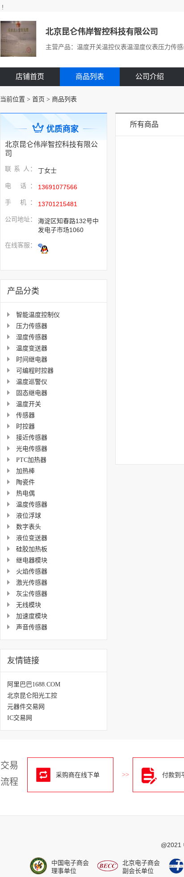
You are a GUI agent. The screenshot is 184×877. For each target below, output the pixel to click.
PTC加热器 (31, 460)
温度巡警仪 (31, 381)
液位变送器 (31, 538)
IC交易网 (19, 718)
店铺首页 (30, 76)
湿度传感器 (31, 337)
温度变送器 (31, 348)
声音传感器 (31, 627)
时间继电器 (31, 359)
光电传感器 (31, 448)
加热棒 (25, 471)
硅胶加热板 (31, 549)
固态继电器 (31, 393)
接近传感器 (31, 437)
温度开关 (28, 404)
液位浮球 (28, 515)
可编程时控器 (35, 370)
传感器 (25, 415)
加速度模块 (31, 616)
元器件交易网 (26, 706)
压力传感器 (31, 326)
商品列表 (89, 76)
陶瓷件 (25, 482)
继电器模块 (31, 560)
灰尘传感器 (31, 593)
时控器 (25, 426)
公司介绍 (149, 76)
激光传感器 (31, 582)
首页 (38, 99)
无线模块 (28, 605)
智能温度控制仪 (38, 315)
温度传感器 (31, 504)
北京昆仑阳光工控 (32, 695)
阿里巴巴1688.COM (33, 684)
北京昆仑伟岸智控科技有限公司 (102, 31)
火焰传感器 (31, 571)
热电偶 (25, 493)
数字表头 (28, 527)
